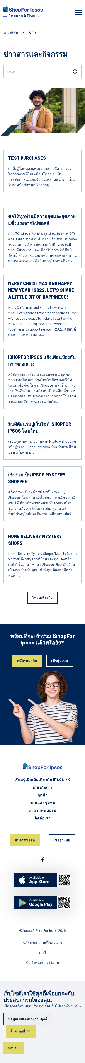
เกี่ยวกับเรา (42, 787)
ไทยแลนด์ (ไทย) (23, 16)
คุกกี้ (42, 952)
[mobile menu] (78, 12)
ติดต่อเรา (43, 818)
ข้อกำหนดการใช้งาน (42, 962)
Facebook (42, 859)
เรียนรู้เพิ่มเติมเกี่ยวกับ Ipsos (39, 779)
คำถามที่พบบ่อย (42, 810)
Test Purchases (27, 158)
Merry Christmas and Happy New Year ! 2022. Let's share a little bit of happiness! (41, 290)
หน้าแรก (10, 32)
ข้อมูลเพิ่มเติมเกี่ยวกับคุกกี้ (27, 1019)
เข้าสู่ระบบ (59, 661)
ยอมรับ (13, 1048)
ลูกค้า (43, 795)
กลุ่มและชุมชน (43, 802)
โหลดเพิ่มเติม (42, 597)
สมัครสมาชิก (27, 661)
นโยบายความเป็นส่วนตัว (42, 942)
